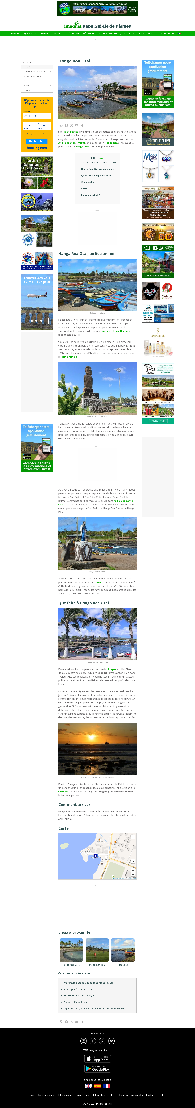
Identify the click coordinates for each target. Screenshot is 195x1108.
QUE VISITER (30, 33)
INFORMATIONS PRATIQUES (111, 33)
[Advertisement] (97, 228)
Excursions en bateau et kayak (79, 995)
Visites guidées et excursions (79, 989)
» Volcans (26, 81)
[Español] (97, 1086)
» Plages (26, 85)
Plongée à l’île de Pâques (76, 1002)
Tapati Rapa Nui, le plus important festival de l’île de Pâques (94, 1008)
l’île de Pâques (70, 131)
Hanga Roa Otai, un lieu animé (97, 169)
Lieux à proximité (90, 195)
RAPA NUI (15, 33)
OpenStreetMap (132, 878)
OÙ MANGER (73, 33)
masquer (100, 158)
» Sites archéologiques (32, 76)
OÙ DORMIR (88, 33)
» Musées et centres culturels (34, 71)
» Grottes (26, 90)
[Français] (106, 1086)
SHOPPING (58, 33)
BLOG (131, 33)
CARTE (141, 33)
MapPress (115, 878)
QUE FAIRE (44, 33)
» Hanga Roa (28, 67)
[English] (88, 1086)
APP (150, 33)
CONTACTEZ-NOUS (165, 33)
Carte (84, 188)
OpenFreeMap (122, 878)
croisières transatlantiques (116, 331)
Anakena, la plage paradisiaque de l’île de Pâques (88, 982)
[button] (95, 856)
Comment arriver (90, 182)
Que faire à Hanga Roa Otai (96, 175)
